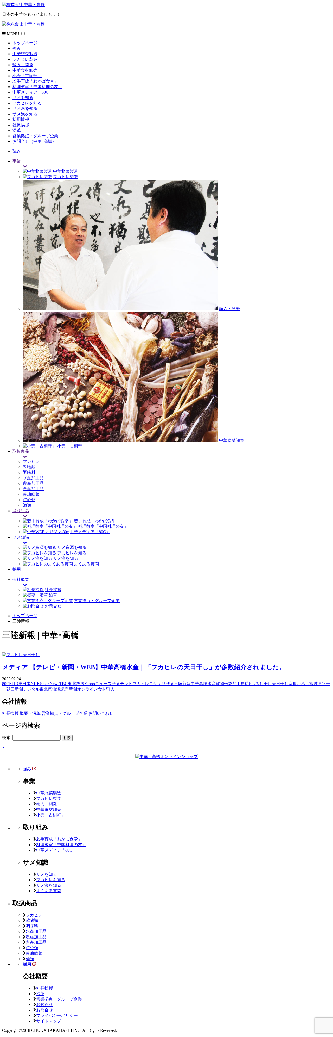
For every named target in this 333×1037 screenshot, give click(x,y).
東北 (44, 689)
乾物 (220, 683)
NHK (35, 683)
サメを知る (22, 97)
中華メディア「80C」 (32, 92)
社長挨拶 (20, 125)
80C (5, 683)
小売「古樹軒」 (27, 75)
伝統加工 (232, 683)
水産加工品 (33, 478)
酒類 (27, 505)
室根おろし (299, 683)
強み (16, 48)
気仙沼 (54, 689)
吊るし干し (261, 683)
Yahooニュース (98, 683)
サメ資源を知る (71, 547)
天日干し (280, 683)
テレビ (126, 683)
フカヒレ (31, 461)
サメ (116, 683)
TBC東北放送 (71, 683)
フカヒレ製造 (24, 59)
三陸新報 (182, 683)
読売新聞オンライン (79, 689)
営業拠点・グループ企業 (35, 136)
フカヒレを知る (27, 103)
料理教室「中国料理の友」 (37, 86)
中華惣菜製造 (24, 54)
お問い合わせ (100, 713)
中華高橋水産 (203, 683)
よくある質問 (86, 564)
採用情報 (20, 119)
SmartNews (49, 683)
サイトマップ (48, 1021)
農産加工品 (33, 483)
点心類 (29, 500)
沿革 (16, 130)
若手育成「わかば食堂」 (35, 81)
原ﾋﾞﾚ (246, 683)
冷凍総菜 (31, 494)
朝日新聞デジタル (23, 689)
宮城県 (315, 683)
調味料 (29, 472)
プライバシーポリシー (57, 1015)
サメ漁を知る (24, 108)
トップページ (24, 43)
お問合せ (53, 606)
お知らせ (44, 1004)
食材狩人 (106, 689)
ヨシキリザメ (161, 683)
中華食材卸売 (24, 70)
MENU (12, 34)
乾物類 (29, 467)
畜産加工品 (33, 489)
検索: (6, 737)
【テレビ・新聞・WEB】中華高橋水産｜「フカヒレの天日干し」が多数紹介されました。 (157, 667)
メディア (15, 667)
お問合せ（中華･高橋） (34, 141)
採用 (27, 964)
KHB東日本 (20, 683)
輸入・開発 (22, 65)
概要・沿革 (30, 713)
